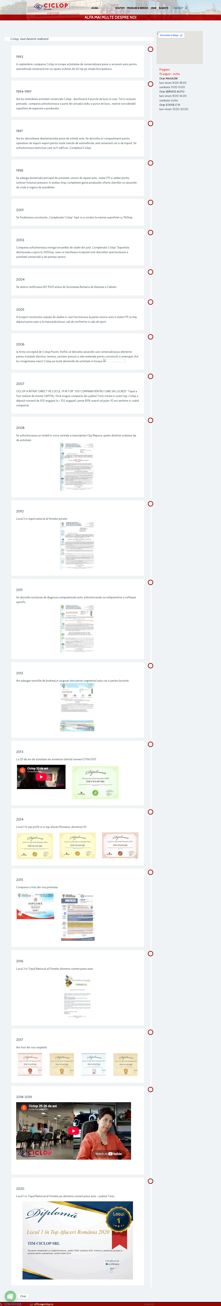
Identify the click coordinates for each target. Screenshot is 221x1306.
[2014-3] (120, 846)
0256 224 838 (12, 1304)
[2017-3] (93, 1065)
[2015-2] (78, 916)
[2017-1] (30, 1065)
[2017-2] (61, 1065)
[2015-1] (35, 906)
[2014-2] (78, 846)
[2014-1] (35, 846)
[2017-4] (125, 1065)
